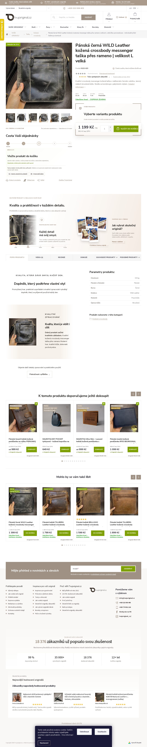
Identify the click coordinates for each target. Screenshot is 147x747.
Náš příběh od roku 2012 (70, 590)
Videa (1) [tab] (39, 257)
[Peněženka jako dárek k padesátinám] (82, 226)
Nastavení (44, 743)
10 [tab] (80, 461)
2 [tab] (64, 461)
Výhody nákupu (13, 590)
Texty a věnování (41, 597)
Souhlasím (102, 731)
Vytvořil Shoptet (136, 743)
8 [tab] (76, 461)
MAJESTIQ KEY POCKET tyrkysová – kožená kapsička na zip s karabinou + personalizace (55, 440)
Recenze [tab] (61, 257)
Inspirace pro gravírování (43, 590)
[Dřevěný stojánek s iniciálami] (85, 235)
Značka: (65, 180)
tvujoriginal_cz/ (125, 616)
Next (138, 394)
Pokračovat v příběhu (39, 374)
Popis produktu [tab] (17, 257)
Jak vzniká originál (41, 600)
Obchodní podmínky (15, 607)
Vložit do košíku (129, 129)
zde (39, 737)
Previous (133, 394)
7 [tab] (74, 461)
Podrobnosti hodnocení (107, 74)
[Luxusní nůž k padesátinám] (93, 234)
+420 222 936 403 (125, 603)
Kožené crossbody (99, 319)
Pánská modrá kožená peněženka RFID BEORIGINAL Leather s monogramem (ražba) (123, 440)
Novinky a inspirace (41, 610)
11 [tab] (82, 461)
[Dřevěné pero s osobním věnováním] (102, 224)
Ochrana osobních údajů (16, 610)
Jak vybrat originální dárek (44, 607)
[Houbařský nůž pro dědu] (95, 223)
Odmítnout (84, 731)
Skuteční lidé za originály (70, 604)
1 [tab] (62, 461)
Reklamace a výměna (15, 604)
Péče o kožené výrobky (43, 614)
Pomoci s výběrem (118, 242)
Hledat (88, 17)
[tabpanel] (23, 428)
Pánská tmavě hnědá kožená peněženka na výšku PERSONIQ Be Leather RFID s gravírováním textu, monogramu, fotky (22, 440)
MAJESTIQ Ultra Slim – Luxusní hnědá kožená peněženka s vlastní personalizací (89, 440)
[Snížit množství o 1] (110, 130)
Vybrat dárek (10, 8)
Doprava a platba (14, 600)
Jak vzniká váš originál (15, 594)
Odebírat (128, 569)
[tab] (16, 247)
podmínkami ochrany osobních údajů (103, 574)
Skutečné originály (25, 8)
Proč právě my (67, 600)
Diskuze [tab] (84, 257)
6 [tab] (72, 461)
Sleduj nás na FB (125, 612)
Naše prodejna (67, 607)
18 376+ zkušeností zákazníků (72, 594)
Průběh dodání (13, 597)
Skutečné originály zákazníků (45, 604)
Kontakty (11, 614)
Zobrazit (32, 449)
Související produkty (105, 257)
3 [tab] (66, 461)
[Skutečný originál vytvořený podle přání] (89, 222)
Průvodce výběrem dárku (44, 594)
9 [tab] (78, 461)
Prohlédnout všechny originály (99, 245)
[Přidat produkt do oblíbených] (68, 46)
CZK (134, 8)
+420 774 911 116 (125, 607)
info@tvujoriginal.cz (127, 598)
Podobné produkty (128, 257)
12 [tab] (84, 461)
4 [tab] (68, 461)
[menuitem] (17, 27)
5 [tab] (70, 461)
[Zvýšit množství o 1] (110, 127)
